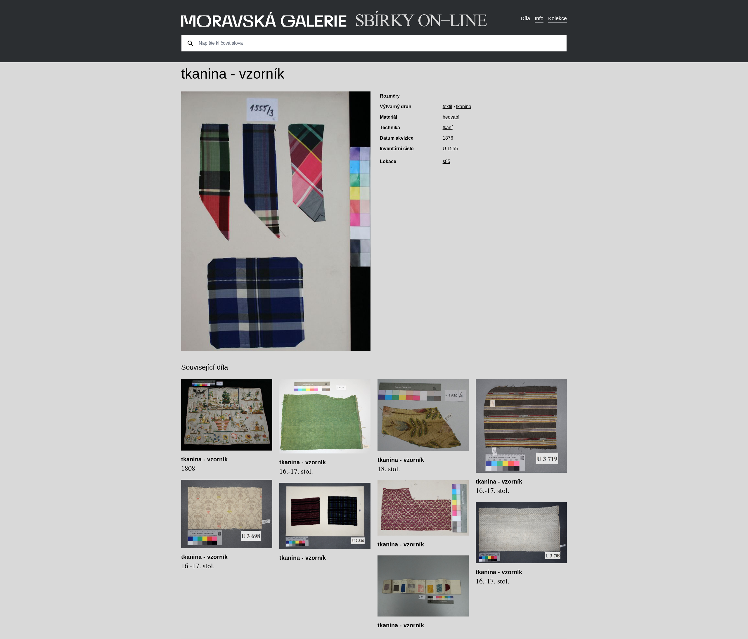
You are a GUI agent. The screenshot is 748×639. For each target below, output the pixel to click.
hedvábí (451, 117)
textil (447, 106)
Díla (525, 18)
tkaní (448, 127)
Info (539, 18)
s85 (446, 161)
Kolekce (557, 18)
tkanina (463, 106)
